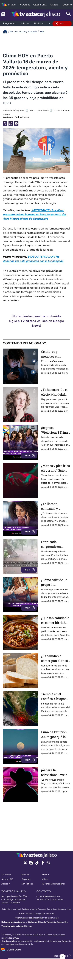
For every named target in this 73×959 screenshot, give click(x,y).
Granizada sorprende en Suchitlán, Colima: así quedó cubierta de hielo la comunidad (55, 544)
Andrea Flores (22, 117)
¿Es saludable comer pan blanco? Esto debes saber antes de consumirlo (55, 658)
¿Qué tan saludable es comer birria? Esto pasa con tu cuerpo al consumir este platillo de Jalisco (55, 620)
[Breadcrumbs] (6, 31)
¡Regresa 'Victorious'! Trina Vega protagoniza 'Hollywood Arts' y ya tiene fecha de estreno (55, 430)
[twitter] (25, 863)
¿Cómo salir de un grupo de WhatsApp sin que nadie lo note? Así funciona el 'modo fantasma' (55, 582)
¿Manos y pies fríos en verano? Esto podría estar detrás (55, 468)
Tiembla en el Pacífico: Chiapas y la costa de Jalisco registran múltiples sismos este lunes (55, 696)
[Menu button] (3, 14)
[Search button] (69, 14)
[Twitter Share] (5, 123)
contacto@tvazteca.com (48, 896)
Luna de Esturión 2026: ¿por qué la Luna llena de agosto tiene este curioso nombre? (54, 734)
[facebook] (43, 863)
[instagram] (31, 863)
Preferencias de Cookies (34, 909)
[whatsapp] (48, 863)
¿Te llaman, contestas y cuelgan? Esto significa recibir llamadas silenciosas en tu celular (53, 506)
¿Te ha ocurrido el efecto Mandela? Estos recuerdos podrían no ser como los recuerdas (55, 392)
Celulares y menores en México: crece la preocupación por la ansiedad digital (55, 354)
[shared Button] (11, 123)
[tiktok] (37, 863)
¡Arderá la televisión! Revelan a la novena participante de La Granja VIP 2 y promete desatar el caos (55, 772)
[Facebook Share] (16, 123)
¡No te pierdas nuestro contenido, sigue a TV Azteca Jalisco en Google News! (36, 321)
